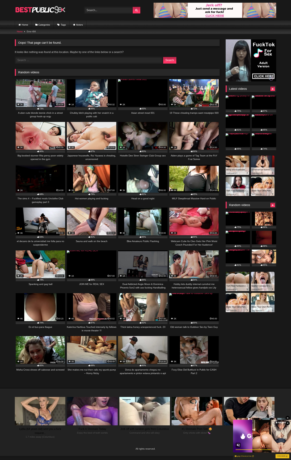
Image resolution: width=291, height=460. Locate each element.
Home (25, 24)
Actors (79, 24)
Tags (63, 24)
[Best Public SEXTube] (40, 10)
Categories (44, 24)
